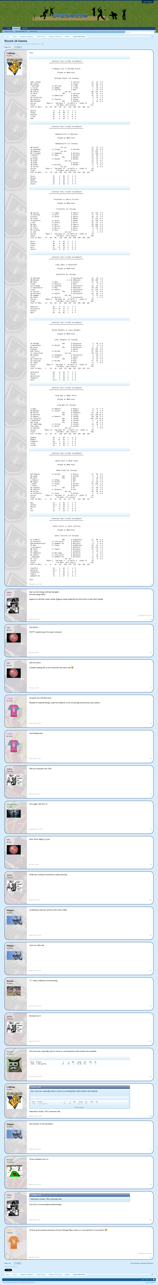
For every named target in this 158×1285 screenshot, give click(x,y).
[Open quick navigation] (152, 36)
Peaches (31, 1076)
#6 (151, 758)
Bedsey (31, 1184)
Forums (16, 28)
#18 (150, 1184)
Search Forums (8, 31)
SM (30, 652)
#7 (151, 794)
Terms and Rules (150, 1282)
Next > (19, 47)
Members (25, 28)
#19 (150, 1219)
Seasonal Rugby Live (21, 31)
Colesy (31, 723)
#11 (151, 935)
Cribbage (33, 44)
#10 (150, 900)
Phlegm (31, 935)
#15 (150, 1076)
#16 (150, 1116)
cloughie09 (32, 829)
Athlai (30, 794)
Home (8, 28)
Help (143, 1279)
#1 (151, 584)
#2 (151, 619)
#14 (150, 1041)
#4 (151, 688)
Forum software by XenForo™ (19, 1282)
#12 (150, 970)
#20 (150, 1257)
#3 (151, 652)
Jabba (30, 619)
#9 (151, 864)
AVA (30, 1257)
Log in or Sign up (147, 1)
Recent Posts (33, 31)
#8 (151, 829)
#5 (151, 723)
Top (151, 1279)
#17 (150, 1149)
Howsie (31, 1006)
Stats (31, 53)
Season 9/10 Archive (18, 44)
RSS (154, 1279)
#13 (150, 1006)
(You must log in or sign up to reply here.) (141, 1263)
